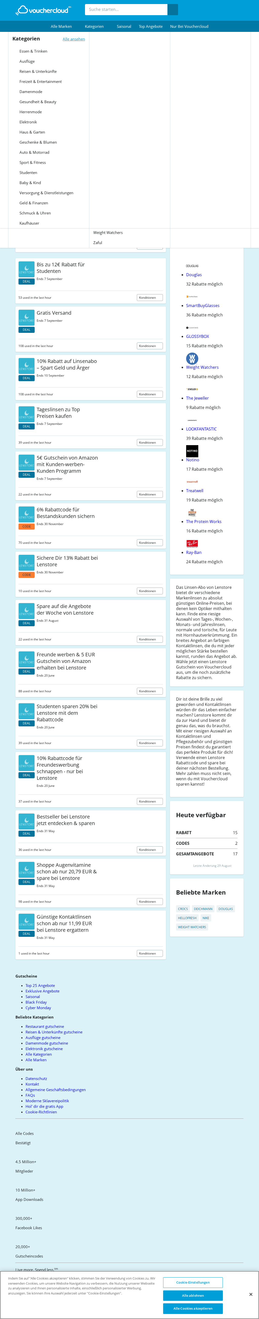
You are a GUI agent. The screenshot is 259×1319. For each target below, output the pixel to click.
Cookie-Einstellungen (193, 1282)
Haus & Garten (31, 132)
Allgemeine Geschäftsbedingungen (56, 1089)
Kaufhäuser (28, 223)
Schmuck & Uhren (34, 212)
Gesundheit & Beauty (37, 101)
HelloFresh (187, 918)
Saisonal (124, 26)
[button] (64, 26)
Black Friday (36, 1002)
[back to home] (43, 10)
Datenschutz (36, 1078)
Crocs (183, 909)
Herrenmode (30, 111)
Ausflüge (26, 61)
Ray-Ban (194, 552)
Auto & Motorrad (33, 152)
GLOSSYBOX (197, 336)
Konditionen (148, 297)
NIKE (206, 918)
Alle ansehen (74, 38)
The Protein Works (204, 521)
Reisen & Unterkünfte (37, 71)
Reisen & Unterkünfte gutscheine (54, 1031)
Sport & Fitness (32, 162)
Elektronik (27, 121)
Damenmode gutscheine (47, 1043)
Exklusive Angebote (42, 990)
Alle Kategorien (39, 1054)
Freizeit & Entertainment (40, 81)
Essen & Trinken (32, 51)
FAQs (30, 1095)
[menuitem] (64, 26)
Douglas (194, 274)
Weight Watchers (108, 232)
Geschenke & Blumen (37, 142)
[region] (129, 1295)
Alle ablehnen (193, 1295)
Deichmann (203, 909)
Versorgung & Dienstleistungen (45, 192)
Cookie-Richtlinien (41, 1111)
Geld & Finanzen (33, 202)
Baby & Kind (29, 182)
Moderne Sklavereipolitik (47, 1100)
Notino (192, 460)
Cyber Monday (38, 1007)
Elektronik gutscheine (44, 1048)
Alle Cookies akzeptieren (193, 1308)
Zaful (97, 242)
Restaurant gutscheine (45, 1026)
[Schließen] (250, 1294)
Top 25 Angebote (40, 985)
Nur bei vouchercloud (189, 26)
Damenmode (30, 91)
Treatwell (194, 490)
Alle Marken (36, 1059)
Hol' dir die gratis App (44, 1106)
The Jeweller (197, 398)
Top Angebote (151, 26)
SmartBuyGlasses (203, 305)
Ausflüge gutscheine (43, 1037)
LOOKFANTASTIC (201, 429)
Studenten (27, 172)
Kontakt (32, 1084)
